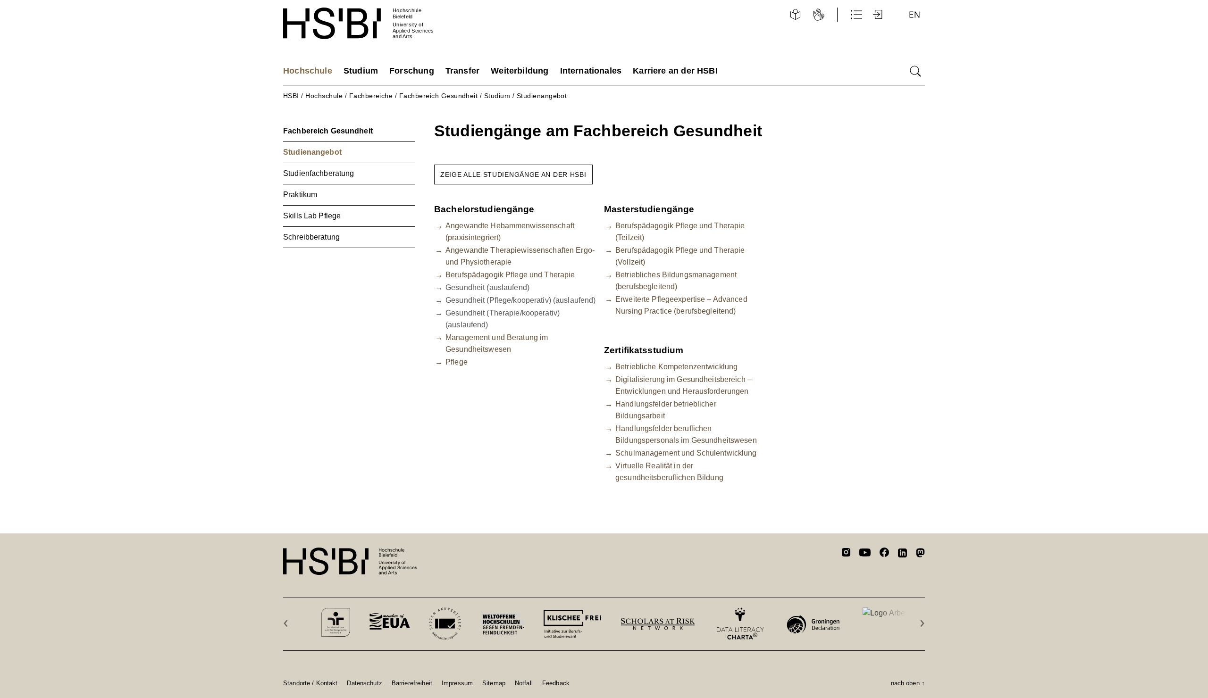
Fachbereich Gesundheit (438, 96)
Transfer (462, 70)
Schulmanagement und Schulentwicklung (686, 453)
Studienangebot (542, 96)
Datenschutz (364, 683)
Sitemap (493, 683)
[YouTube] (865, 554)
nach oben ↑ (908, 683)
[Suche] (915, 71)
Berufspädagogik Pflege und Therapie (510, 275)
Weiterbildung (519, 70)
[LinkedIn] (902, 554)
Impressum (457, 683)
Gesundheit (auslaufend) (487, 287)
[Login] (879, 15)
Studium (361, 70)
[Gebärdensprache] (819, 15)
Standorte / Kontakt (310, 683)
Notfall (524, 683)
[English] (914, 15)
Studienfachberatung (318, 173)
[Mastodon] (920, 554)
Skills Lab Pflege (312, 216)
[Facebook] (884, 554)
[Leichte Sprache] (795, 15)
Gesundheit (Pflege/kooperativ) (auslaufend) (520, 300)
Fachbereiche (371, 96)
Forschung (411, 70)
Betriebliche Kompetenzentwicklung (676, 367)
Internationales (591, 70)
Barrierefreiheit (412, 683)
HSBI (291, 96)
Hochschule (307, 70)
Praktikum (300, 195)
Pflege (456, 362)
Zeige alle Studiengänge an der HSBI (513, 174)
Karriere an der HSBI (675, 70)
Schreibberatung (311, 237)
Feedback (556, 683)
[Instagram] (846, 554)
